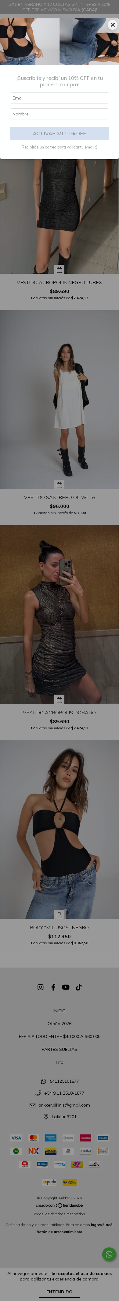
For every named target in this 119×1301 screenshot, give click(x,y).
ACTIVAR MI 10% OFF (59, 133)
